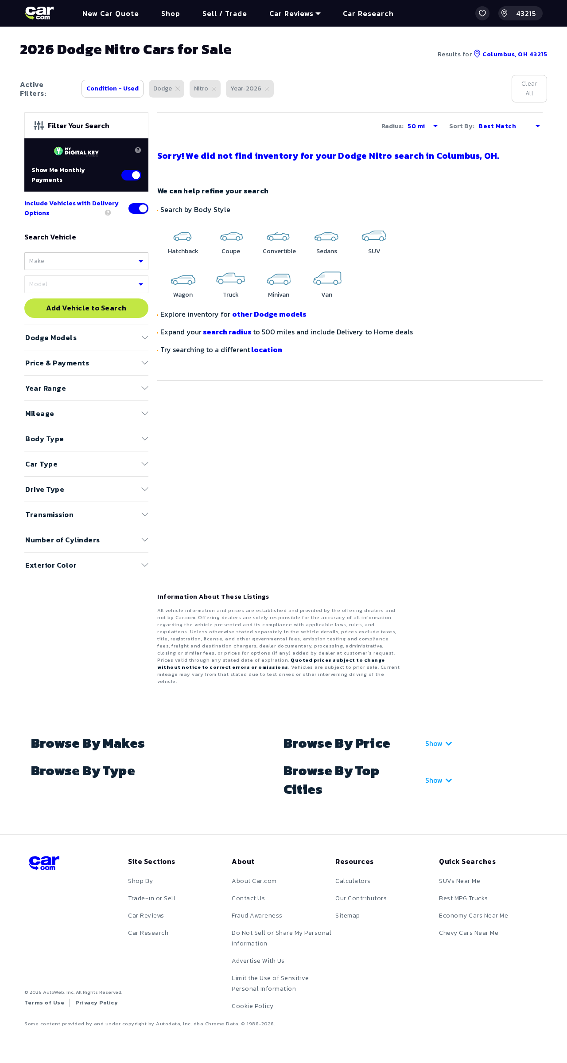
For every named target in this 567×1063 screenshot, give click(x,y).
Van (326, 294)
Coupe (230, 251)
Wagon (183, 294)
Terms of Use (44, 1003)
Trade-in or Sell (151, 898)
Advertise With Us (258, 960)
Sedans (326, 251)
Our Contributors (361, 898)
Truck (231, 294)
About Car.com (254, 881)
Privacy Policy (96, 1003)
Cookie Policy (253, 1006)
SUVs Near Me (459, 881)
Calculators (353, 881)
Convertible (279, 251)
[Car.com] (39, 13)
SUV (374, 251)
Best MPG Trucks (463, 898)
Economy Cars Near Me (473, 915)
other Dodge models (269, 314)
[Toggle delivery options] (138, 208)
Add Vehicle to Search (86, 308)
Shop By (140, 881)
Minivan (278, 294)
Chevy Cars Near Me (468, 932)
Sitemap (347, 915)
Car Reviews (146, 915)
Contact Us (248, 898)
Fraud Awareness (257, 915)
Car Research (148, 932)
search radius (227, 331)
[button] (482, 13)
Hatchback (183, 251)
